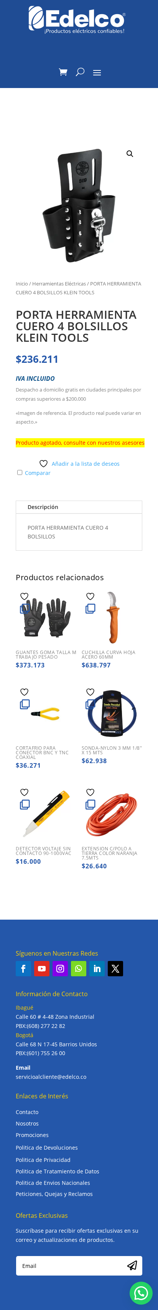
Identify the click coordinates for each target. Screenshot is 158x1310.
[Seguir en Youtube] (41, 968)
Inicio (22, 283)
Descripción (43, 507)
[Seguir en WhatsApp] (78, 968)
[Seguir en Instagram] (60, 968)
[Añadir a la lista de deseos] (25, 596)
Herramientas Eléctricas (59, 283)
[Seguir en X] (115, 968)
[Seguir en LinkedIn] (97, 968)
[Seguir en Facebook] (23, 968)
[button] (130, 154)
